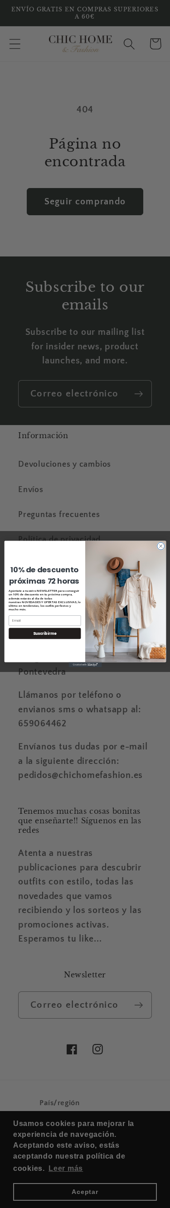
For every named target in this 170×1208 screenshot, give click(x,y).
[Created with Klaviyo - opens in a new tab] (85, 664)
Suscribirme (44, 633)
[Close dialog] (160, 546)
